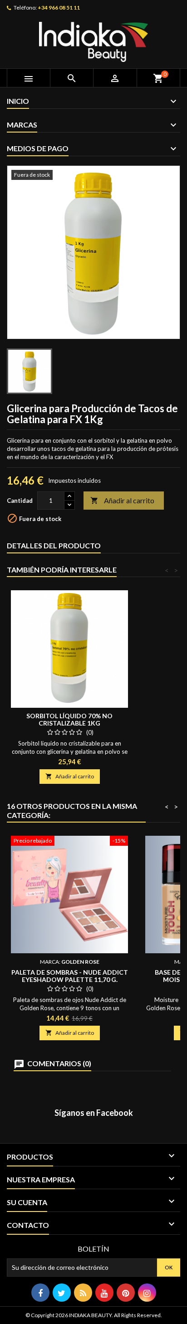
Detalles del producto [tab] (54, 545)
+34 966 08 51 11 (59, 7)
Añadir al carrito (122, 500)
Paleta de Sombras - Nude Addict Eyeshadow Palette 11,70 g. (69, 975)
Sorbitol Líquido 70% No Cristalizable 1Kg (69, 719)
